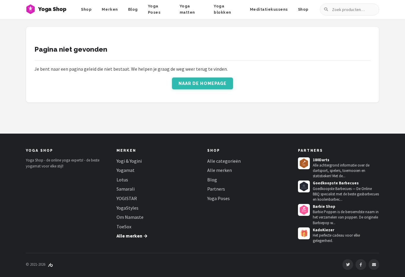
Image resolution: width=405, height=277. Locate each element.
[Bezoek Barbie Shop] (304, 210)
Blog (133, 9)
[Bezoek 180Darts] (304, 163)
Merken (110, 9)
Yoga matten (187, 9)
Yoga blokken (222, 9)
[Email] (374, 264)
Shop (86, 9)
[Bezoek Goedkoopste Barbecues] (304, 186)
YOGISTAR (127, 198)
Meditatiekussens (269, 9)
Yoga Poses (154, 9)
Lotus (122, 180)
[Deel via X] (347, 264)
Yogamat (126, 170)
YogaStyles (127, 208)
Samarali (126, 189)
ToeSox (124, 226)
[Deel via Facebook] (360, 264)
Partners (216, 189)
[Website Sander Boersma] (50, 264)
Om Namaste (130, 217)
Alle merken (219, 170)
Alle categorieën (224, 161)
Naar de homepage (202, 83)
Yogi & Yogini (129, 161)
